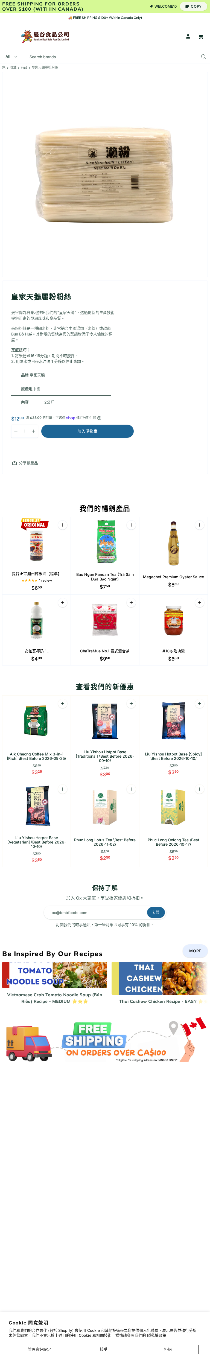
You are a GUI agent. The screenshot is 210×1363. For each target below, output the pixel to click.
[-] (105, 1038)
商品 (24, 67)
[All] (11, 56)
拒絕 (168, 1349)
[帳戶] (188, 36)
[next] (201, 983)
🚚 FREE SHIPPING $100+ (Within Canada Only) (105, 18)
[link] (195, 951)
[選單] (7, 36)
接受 (103, 1349)
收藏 (13, 67)
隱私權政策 (156, 1335)
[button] (193, 6)
